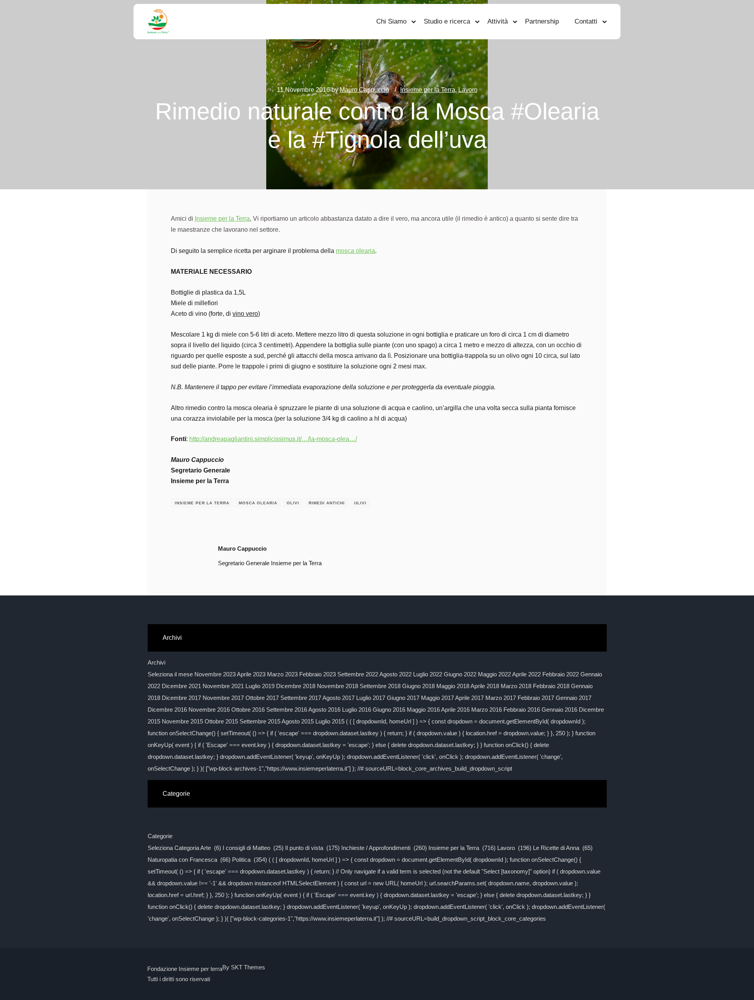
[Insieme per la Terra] (158, 21)
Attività (497, 21)
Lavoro (468, 89)
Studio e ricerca (447, 21)
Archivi (156, 662)
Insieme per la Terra (427, 89)
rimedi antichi (327, 503)
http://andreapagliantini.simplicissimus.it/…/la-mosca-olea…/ (273, 439)
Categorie (160, 836)
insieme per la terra (202, 503)
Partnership (542, 21)
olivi (293, 503)
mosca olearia (355, 250)
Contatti (586, 21)
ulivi (360, 503)
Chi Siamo (391, 21)
